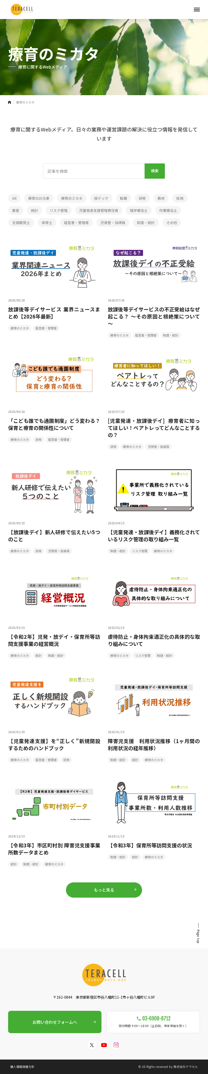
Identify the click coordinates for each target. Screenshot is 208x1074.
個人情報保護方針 (22, 1067)
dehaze (196, 9)
